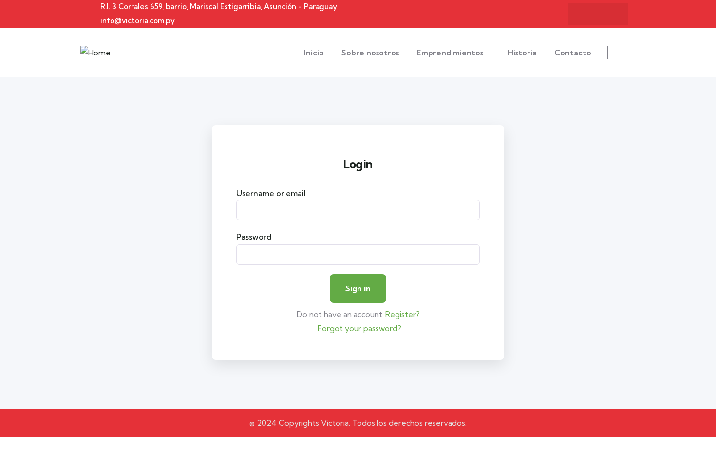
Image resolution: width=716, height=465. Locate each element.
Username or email (271, 193)
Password (254, 237)
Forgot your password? (359, 328)
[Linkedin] (588, 14)
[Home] (95, 53)
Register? (402, 314)
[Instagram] (607, 14)
